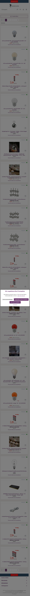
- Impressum (15, 304)
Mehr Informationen (21, 295)
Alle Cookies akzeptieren (15, 302)
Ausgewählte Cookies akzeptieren (21, 299)
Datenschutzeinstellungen (8, 299)
